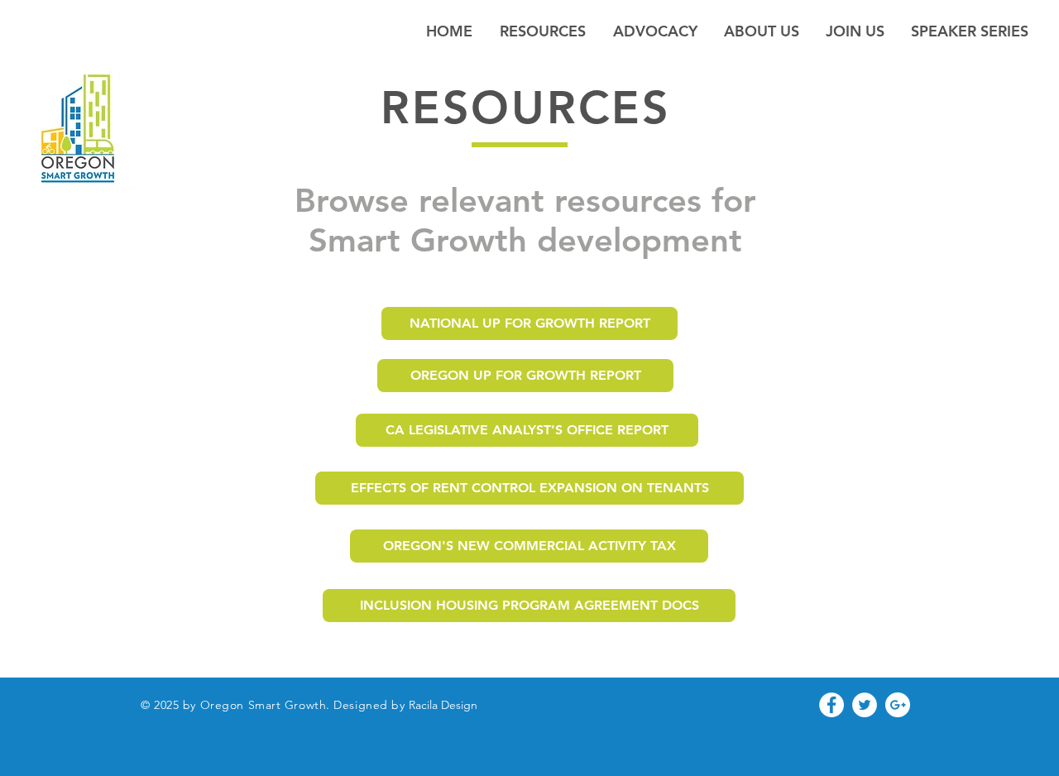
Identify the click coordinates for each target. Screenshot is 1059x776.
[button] (761, 31)
